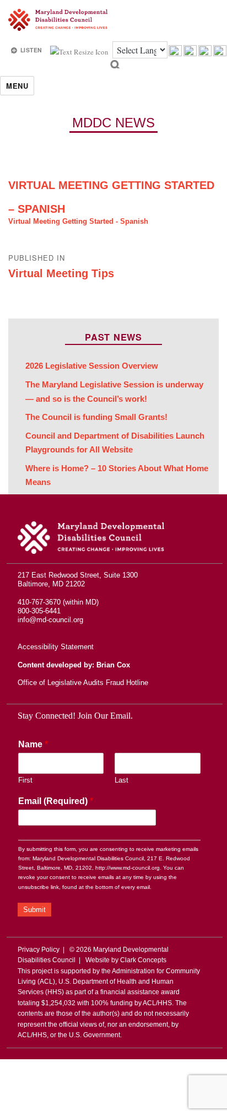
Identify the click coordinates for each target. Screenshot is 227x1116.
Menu (17, 85)
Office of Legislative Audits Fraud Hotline (83, 682)
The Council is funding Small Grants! (96, 417)
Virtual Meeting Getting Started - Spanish (78, 221)
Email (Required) (55, 801)
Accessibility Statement (56, 647)
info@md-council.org (50, 620)
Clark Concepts (143, 960)
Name (33, 744)
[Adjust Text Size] (80, 51)
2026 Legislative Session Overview (91, 366)
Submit (34, 909)
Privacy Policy (39, 949)
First (25, 780)
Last (121, 780)
